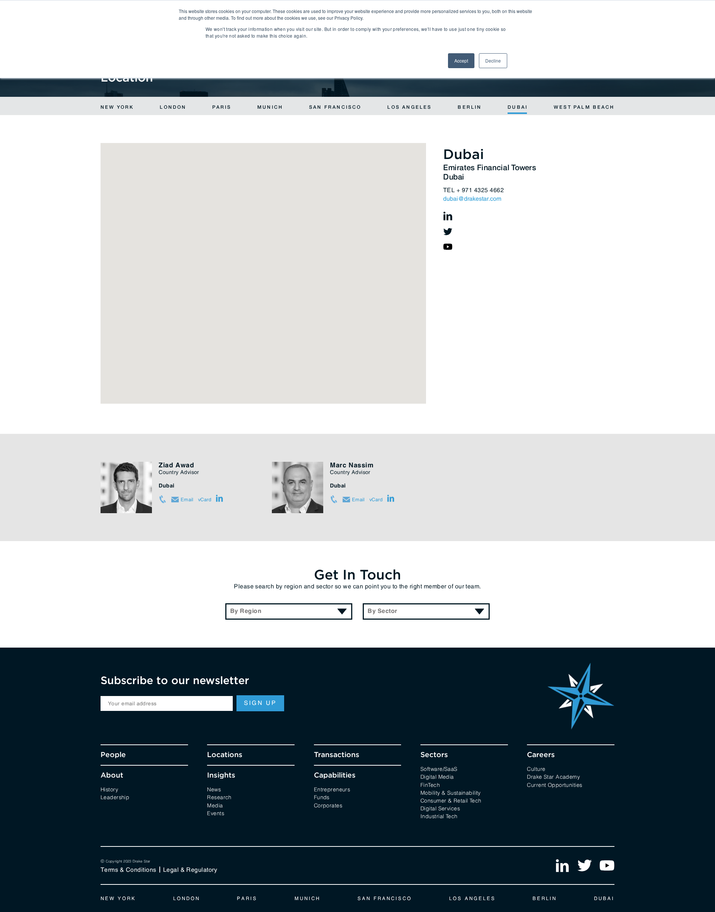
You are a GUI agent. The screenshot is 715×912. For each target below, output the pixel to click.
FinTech (430, 784)
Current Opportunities (554, 784)
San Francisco (335, 107)
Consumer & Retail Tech (451, 800)
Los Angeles (409, 107)
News (214, 789)
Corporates (328, 805)
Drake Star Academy (553, 776)
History (109, 789)
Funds (322, 796)
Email (186, 499)
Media (215, 805)
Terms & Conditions (128, 869)
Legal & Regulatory (190, 869)
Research (219, 796)
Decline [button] (493, 60)
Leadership (115, 796)
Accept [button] (461, 60)
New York (117, 107)
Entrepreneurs (332, 789)
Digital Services (440, 808)
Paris (221, 107)
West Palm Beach (584, 107)
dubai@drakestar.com (472, 198)
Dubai (518, 107)
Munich (270, 107)
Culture (536, 768)
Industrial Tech (438, 815)
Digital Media (437, 776)
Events (215, 812)
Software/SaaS (439, 768)
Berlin (470, 107)
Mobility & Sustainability (450, 792)
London (173, 107)
